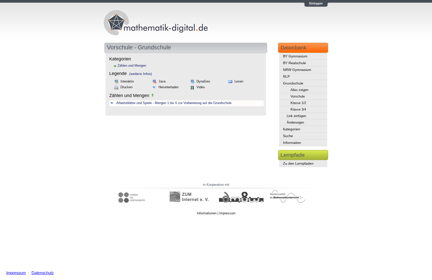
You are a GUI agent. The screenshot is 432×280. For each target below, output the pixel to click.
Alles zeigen (299, 90)
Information (292, 143)
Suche (288, 136)
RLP (286, 76)
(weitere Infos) (140, 74)
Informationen (206, 213)
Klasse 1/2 (298, 103)
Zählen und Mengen (132, 65)
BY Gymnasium (295, 56)
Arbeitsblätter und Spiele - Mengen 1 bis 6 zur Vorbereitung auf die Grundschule (174, 103)
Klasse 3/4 (298, 109)
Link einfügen (296, 116)
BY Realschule (294, 63)
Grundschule (293, 83)
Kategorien (291, 129)
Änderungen (295, 122)
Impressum (227, 213)
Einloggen (316, 3)
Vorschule (297, 96)
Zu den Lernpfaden (298, 163)
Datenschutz (43, 273)
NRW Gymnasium (297, 70)
